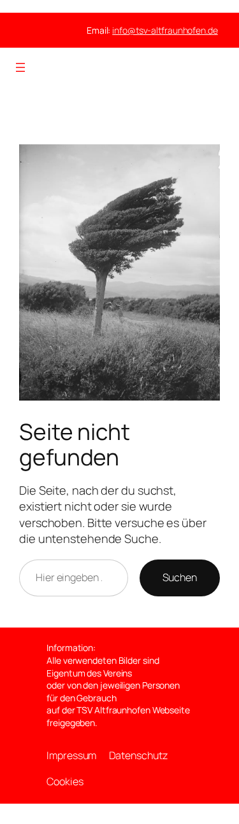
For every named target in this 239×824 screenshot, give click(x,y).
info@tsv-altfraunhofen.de (165, 30)
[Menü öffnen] (20, 67)
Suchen (180, 577)
